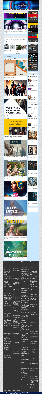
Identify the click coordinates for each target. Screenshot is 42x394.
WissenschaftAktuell (15, 34)
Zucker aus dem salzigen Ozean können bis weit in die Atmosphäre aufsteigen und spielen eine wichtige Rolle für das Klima (16, 284)
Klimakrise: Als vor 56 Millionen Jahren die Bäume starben (8, 328)
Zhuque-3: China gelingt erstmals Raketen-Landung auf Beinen (34, 289)
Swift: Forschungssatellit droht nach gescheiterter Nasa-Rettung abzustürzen (33, 271)
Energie (18, 9)
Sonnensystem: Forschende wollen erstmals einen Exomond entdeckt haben (34, 354)
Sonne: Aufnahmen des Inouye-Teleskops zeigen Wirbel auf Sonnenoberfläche (34, 327)
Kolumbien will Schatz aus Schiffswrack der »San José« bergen (24, 49)
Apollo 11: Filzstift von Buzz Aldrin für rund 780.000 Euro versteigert (34, 381)
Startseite (4, 9)
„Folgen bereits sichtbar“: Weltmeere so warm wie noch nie (7, 271)
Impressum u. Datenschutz (22, 0)
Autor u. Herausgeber (17, 0)
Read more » (36, 143)
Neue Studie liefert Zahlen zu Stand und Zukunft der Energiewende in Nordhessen (15, 36)
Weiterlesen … (30, 101)
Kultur (10, 0)
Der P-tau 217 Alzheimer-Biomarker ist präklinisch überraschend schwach (24, 372)
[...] (20, 158)
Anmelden (29, 209)
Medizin (23, 9)
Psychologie (28, 9)
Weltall (8, 9)
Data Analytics (29, 176)
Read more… (25, 291)
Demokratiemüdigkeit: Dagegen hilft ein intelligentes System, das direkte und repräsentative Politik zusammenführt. (18, 51)
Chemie (25, 9)
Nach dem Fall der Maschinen (7, 239)
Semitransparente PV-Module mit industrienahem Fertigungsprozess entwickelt (32, 77)
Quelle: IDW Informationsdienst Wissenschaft (8, 41)
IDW (6, 42)
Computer (14, 9)
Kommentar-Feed (30, 211)
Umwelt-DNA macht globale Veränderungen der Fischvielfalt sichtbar (16, 320)
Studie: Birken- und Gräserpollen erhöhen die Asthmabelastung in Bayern (25, 263)
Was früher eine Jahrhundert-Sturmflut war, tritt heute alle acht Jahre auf (17, 329)
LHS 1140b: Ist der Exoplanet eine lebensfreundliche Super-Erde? (34, 372)
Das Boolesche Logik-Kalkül (31, 11)
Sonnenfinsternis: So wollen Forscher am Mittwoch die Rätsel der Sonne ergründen (34, 317)
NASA (6, 9)
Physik (16, 9)
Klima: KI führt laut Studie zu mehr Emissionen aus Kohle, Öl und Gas (17, 273)
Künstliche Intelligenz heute (30, 191)
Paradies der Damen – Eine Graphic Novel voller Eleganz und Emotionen (32, 130)
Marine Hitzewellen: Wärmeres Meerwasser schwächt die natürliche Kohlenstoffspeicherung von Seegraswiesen (8, 308)
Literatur (8, 0)
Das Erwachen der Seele (6, 200)
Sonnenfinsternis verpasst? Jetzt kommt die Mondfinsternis (7, 281)
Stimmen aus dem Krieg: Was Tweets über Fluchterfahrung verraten (12, 50)
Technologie (11, 9)
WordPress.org (29, 212)
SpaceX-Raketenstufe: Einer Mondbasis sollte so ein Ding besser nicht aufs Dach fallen (34, 336)
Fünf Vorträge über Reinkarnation (7, 140)
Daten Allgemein (31, 9)
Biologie (20, 9)
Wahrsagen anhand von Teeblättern (7, 119)
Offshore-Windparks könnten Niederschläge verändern (32, 94)
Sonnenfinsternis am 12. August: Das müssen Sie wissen (33, 345)
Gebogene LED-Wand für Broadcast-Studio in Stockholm (32, 113)
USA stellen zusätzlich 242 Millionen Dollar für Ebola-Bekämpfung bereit (25, 343)
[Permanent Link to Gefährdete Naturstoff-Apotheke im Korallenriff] (6, 47)
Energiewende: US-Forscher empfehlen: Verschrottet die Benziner (16, 293)
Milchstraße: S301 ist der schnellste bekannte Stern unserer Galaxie (33, 281)
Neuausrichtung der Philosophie (7, 99)
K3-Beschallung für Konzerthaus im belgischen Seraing (32, 122)
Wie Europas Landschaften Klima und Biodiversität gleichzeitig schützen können (17, 347)
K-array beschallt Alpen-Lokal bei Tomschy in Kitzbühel (16, 310)
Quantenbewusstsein (30, 32)
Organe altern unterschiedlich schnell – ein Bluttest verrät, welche (25, 315)
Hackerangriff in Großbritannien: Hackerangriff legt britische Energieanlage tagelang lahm (32, 87)
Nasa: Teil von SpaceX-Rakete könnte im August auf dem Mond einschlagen (34, 363)
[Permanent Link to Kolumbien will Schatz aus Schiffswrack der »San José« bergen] (24, 46)
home (4, 0)
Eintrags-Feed (29, 210)
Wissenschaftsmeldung (9, 42)
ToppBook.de (13, 0)
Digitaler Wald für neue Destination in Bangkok (33, 105)
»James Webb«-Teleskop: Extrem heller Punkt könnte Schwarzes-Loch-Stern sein (34, 308)
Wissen (6, 0)
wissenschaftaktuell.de (21, 4)
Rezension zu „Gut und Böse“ (31, 145)
